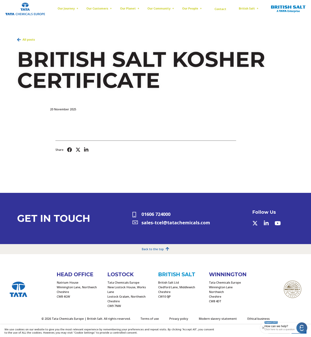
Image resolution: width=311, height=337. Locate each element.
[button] (301, 327)
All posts (28, 40)
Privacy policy (178, 319)
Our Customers (97, 8)
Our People (190, 8)
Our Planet (128, 8)
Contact (220, 9)
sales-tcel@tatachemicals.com (175, 222)
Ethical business (258, 319)
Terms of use (149, 319)
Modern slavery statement (218, 319)
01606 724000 (155, 214)
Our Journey (66, 8)
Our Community (158, 8)
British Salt (247, 8)
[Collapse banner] (262, 328)
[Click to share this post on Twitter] (78, 149)
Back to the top (153, 249)
